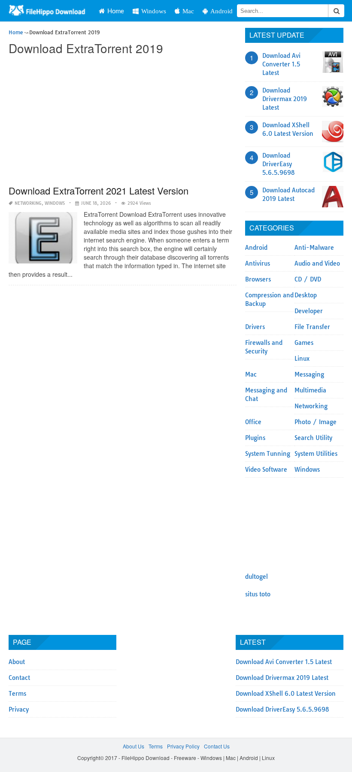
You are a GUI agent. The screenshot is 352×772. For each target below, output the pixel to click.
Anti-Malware (314, 247)
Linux (302, 358)
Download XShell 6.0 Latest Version (286, 693)
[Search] (336, 10)
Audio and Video (317, 263)
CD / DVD (307, 279)
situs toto (257, 594)
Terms (17, 693)
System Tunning (267, 454)
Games (303, 343)
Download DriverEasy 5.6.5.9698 (278, 164)
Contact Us (217, 746)
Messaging (309, 374)
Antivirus (257, 263)
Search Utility (313, 438)
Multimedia (310, 390)
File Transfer (312, 327)
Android (221, 11)
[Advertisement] (123, 121)
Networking (28, 203)
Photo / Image (315, 422)
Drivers (255, 327)
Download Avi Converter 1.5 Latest (281, 64)
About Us (133, 746)
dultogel (256, 576)
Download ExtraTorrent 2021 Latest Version (98, 190)
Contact (19, 678)
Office (253, 422)
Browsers (258, 279)
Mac (188, 11)
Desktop (305, 295)
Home (115, 11)
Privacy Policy (183, 746)
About (17, 662)
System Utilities (315, 454)
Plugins (255, 438)
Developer (308, 311)
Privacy (19, 709)
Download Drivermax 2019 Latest (284, 99)
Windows (153, 11)
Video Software (266, 469)
